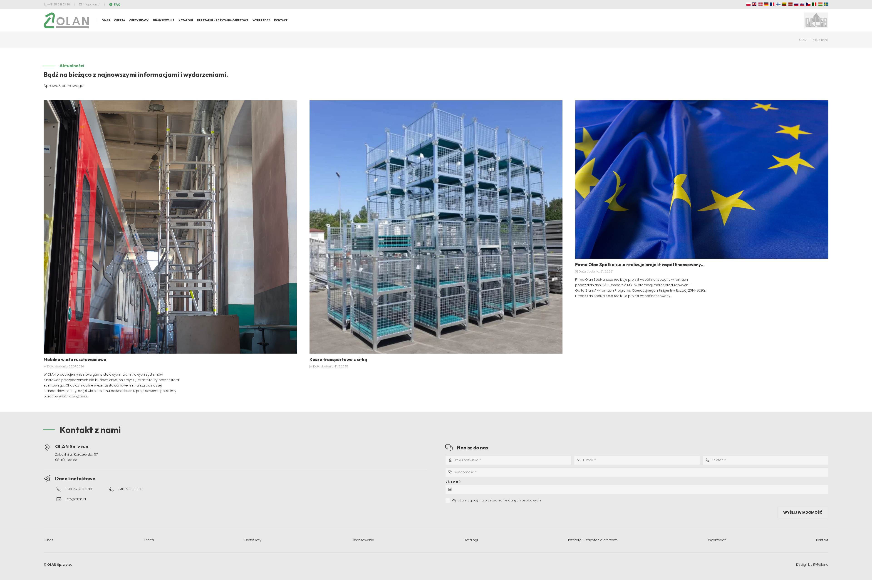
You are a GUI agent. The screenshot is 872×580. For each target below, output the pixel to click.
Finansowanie (363, 540)
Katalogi (471, 540)
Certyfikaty (252, 540)
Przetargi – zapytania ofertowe (593, 540)
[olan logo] (66, 20)
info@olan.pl (76, 499)
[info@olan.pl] (61, 499)
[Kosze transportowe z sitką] (436, 227)
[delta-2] (816, 20)
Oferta (149, 540)
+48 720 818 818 (130, 489)
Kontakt (822, 540)
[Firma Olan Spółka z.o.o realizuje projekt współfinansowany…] (701, 179)
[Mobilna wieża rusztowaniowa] (170, 227)
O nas (48, 540)
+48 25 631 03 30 (79, 489)
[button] (127, 20)
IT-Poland (820, 564)
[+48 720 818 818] (113, 489)
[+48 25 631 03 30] (61, 489)
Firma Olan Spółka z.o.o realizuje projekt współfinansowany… (640, 264)
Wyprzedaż (717, 540)
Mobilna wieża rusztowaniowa (75, 359)
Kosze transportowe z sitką (338, 359)
